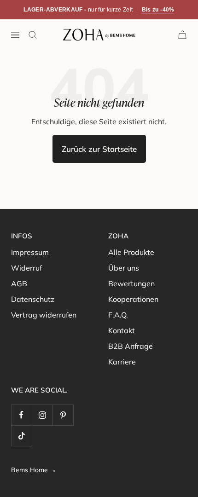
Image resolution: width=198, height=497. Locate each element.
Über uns (123, 267)
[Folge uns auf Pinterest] (62, 415)
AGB (19, 283)
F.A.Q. (118, 314)
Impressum (30, 252)
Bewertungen (131, 283)
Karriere (122, 361)
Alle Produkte (131, 252)
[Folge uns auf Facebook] (21, 415)
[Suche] (33, 35)
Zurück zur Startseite (99, 149)
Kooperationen (133, 299)
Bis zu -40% (158, 9)
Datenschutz (32, 299)
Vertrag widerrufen (43, 314)
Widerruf (26, 267)
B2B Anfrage (130, 346)
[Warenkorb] (182, 34)
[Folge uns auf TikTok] (21, 435)
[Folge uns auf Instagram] (42, 415)
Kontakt (121, 330)
